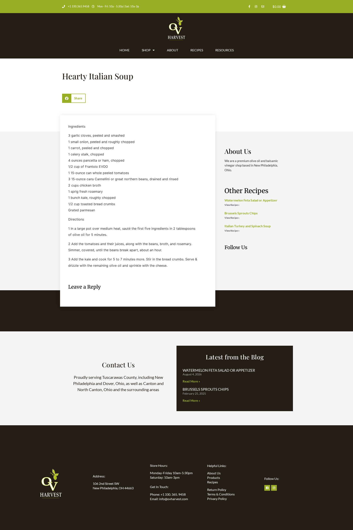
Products (213, 477)
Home (125, 50)
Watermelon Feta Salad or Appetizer (251, 200)
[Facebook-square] (267, 488)
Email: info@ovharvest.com (169, 499)
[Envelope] (263, 6)
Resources (224, 50)
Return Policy (216, 490)
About (172, 50)
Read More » (191, 381)
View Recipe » (232, 204)
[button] (74, 98)
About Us (214, 473)
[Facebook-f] (249, 6)
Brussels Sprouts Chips (241, 213)
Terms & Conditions (221, 494)
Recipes (196, 50)
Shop (146, 50)
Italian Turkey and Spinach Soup (248, 226)
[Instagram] (256, 6)
